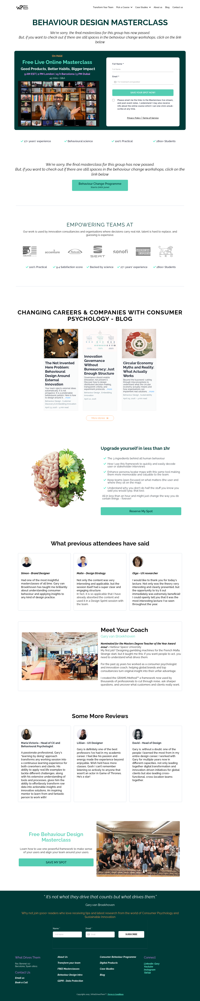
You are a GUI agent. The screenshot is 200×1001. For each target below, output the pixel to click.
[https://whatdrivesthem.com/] (22, 7)
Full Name (118, 64)
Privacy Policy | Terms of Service (143, 118)
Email (115, 76)
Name (56, 928)
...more (67, 397)
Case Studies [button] (141, 7)
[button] (61, 369)
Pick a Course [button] (123, 7)
